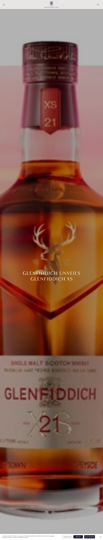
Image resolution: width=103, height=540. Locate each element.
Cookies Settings (67, 536)
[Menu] (97, 4)
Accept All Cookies (89, 536)
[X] (100, 536)
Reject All (78, 536)
